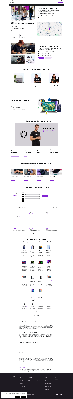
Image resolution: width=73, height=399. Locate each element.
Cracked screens (24, 306)
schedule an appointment (21, 87)
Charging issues (49, 306)
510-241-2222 (14, 26)
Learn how (25, 156)
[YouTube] (60, 394)
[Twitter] (57, 394)
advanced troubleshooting (15, 156)
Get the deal (47, 5)
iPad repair (32, 293)
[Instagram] (56, 394)
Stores (58, 0)
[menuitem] (26, 2)
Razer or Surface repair (40, 265)
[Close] (26, 392)
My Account (62, 0)
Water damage (32, 306)
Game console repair (48, 280)
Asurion (10, 0)
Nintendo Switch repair (24, 280)
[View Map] (49, 29)
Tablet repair (40, 293)
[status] (20, 215)
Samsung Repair (32, 250)
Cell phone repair (48, 250)
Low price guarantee (32, 268)
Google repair (40, 250)
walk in (15, 87)
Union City (19, 20)
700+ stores (51, 15)
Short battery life (40, 306)
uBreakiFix (13, 0)
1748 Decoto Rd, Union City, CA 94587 (18, 28)
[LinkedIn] (61, 394)
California (16, 20)
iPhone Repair (24, 250)
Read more (20, 216)
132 (39, 233)
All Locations (12, 20)
